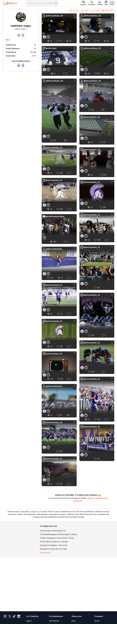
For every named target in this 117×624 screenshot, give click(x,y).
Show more (45, 552)
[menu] (74, 15)
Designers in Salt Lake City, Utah (53, 549)
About (97, 621)
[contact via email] (18, 35)
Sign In (29, 621)
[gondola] (10, 3)
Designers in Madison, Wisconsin (53, 545)
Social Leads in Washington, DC (53, 530)
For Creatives (32, 616)
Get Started (54, 621)
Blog (73, 621)
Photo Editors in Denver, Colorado (54, 541)
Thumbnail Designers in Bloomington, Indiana (58, 534)
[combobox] (41, 3)
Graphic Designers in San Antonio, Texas (57, 538)
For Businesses (56, 616)
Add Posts (109, 11)
